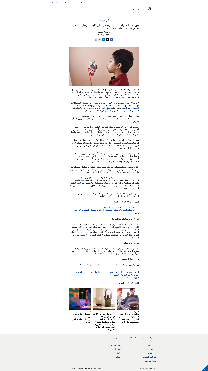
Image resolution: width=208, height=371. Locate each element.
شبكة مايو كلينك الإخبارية (102, 254)
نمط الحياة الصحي (150, 361)
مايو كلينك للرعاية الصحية (99, 108)
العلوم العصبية (116, 345)
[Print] (96, 39)
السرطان (153, 349)
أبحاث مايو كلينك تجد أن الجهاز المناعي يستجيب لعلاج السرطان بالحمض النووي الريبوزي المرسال (123, 275)
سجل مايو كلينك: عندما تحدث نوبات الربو (119, 207)
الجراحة (118, 357)
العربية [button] (72, 2)
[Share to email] (99, 39)
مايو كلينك (135, 248)
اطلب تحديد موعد (56, 2)
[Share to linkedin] (103, 39)
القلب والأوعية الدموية (148, 353)
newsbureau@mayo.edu (85, 265)
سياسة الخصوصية (88, 368)
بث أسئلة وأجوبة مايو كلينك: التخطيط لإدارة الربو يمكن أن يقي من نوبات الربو (105, 210)
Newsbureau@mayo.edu (112, 338)
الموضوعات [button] (137, 9)
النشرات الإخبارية (150, 345)
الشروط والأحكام (97, 368)
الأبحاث (118, 353)
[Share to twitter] (107, 39)
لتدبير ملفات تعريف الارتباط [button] (77, 368)
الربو (131, 89)
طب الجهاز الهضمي (149, 357)
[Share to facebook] (111, 39)
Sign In (66, 2)
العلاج (79, 183)
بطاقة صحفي (79, 2)
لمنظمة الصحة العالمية (95, 97)
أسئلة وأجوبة (116, 349)
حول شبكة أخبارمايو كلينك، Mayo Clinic (143, 338)
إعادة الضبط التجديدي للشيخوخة (87, 272)
